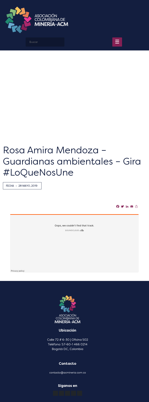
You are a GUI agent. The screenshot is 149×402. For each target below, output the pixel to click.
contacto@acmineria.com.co (67, 372)
